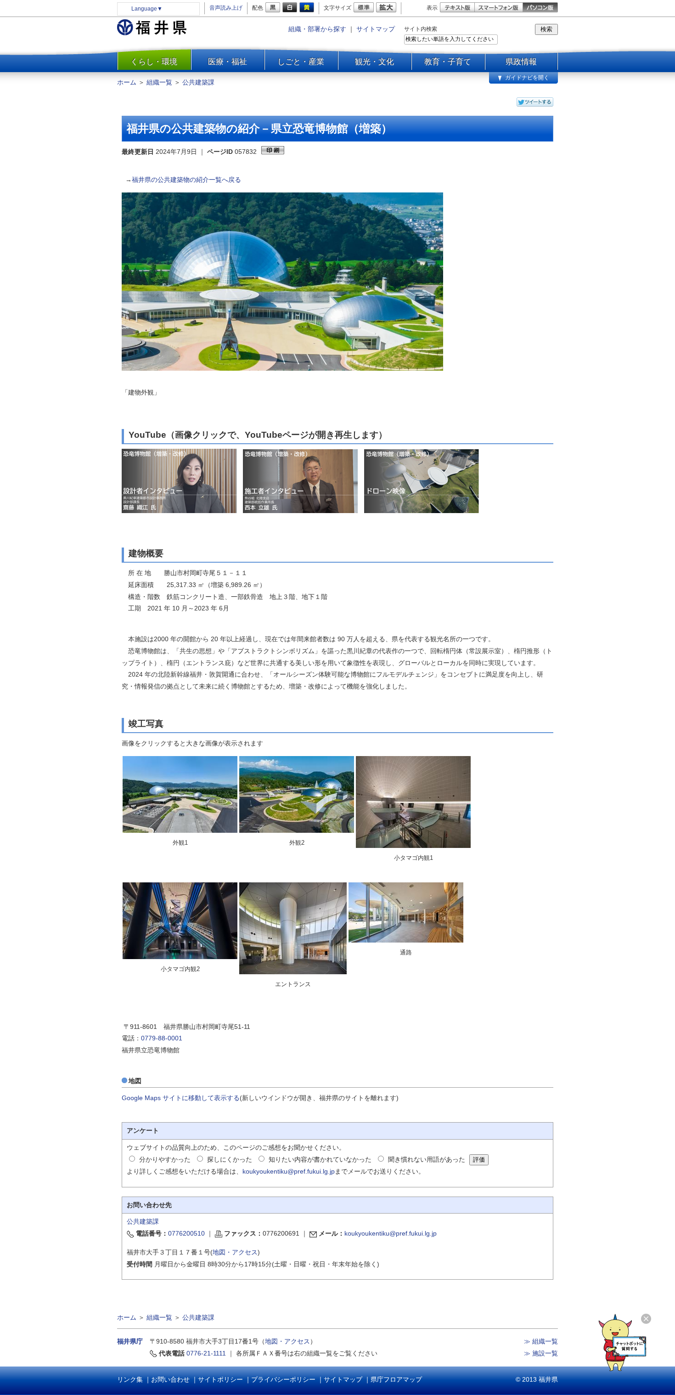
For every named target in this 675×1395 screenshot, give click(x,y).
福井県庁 (130, 1341)
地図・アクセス (235, 1252)
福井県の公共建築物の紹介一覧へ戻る (186, 179)
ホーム (126, 82)
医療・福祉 (227, 61)
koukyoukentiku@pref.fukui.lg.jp (288, 1171)
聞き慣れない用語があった (426, 1159)
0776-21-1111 (206, 1353)
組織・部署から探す (317, 29)
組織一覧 (159, 82)
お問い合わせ (170, 1379)
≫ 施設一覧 (541, 1353)
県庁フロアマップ (396, 1379)
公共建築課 (198, 82)
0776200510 (186, 1233)
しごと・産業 (300, 61)
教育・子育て (447, 61)
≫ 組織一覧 (541, 1341)
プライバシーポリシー (283, 1379)
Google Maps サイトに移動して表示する (181, 1097)
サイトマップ (375, 29)
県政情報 (521, 61)
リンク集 (130, 1379)
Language (147, 9)
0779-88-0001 (161, 1038)
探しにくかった (229, 1159)
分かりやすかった (165, 1159)
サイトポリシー (220, 1379)
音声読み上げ (225, 8)
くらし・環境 (153, 61)
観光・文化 (374, 61)
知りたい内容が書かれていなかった (320, 1159)
